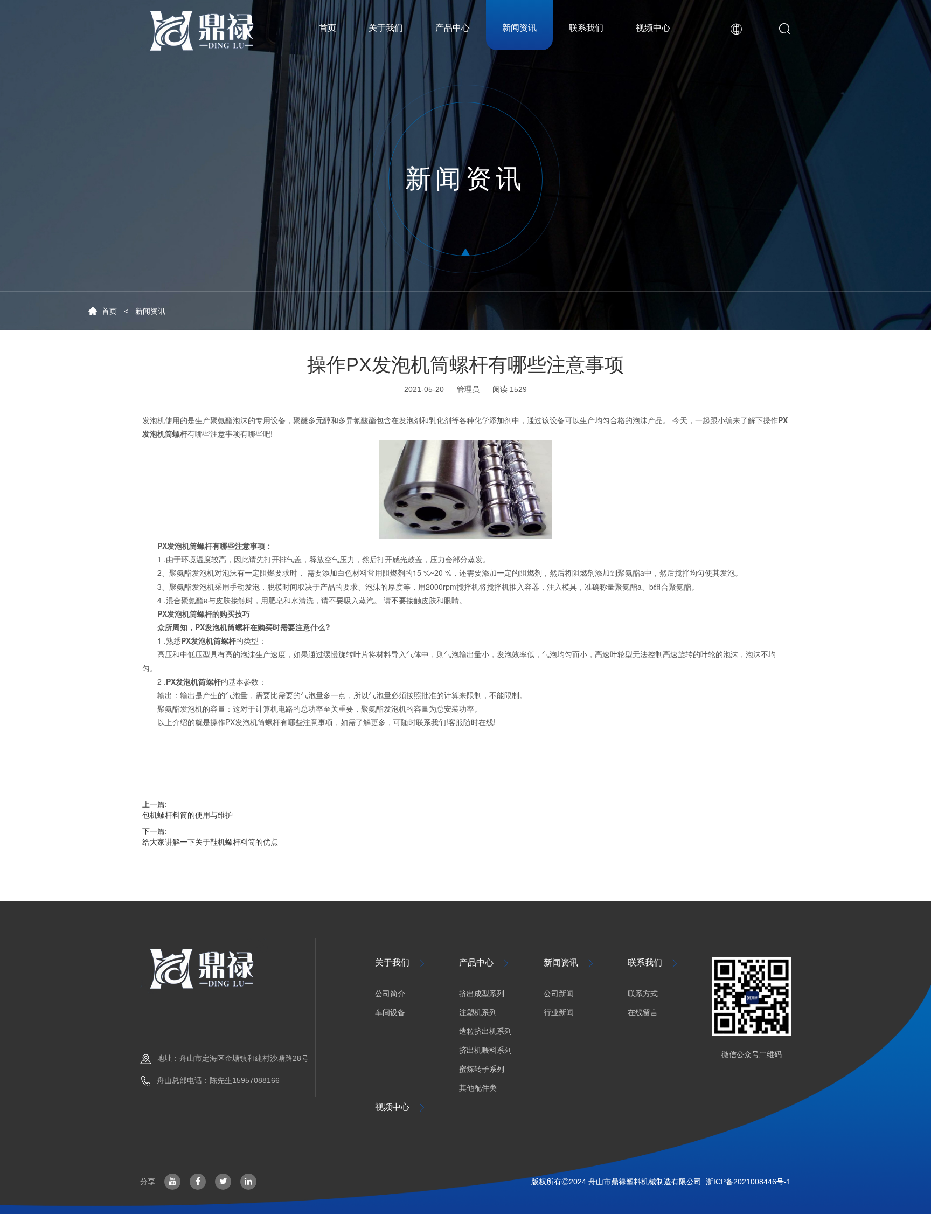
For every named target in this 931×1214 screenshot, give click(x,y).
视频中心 (400, 1107)
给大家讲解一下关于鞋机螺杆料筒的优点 (210, 842)
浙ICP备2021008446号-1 (748, 1181)
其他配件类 (478, 1088)
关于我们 (400, 963)
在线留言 (643, 1012)
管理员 (468, 389)
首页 (109, 311)
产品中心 (484, 963)
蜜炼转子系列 (481, 1069)
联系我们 (653, 963)
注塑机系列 (478, 1012)
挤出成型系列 (481, 993)
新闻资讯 (150, 311)
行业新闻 (559, 1012)
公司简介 (390, 993)
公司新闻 (559, 993)
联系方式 (643, 993)
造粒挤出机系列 (485, 1031)
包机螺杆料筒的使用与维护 (187, 815)
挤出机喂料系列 (485, 1050)
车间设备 (390, 1012)
